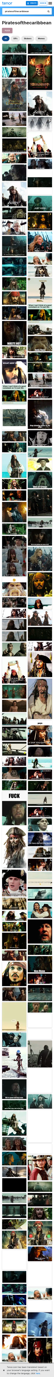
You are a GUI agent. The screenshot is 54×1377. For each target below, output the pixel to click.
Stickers (27, 38)
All (6, 38)
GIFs (15, 38)
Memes (41, 38)
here (38, 1373)
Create (33, 3)
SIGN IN (43, 3)
